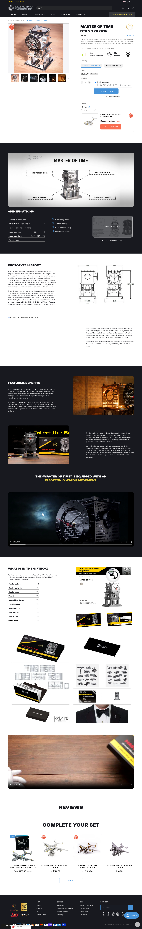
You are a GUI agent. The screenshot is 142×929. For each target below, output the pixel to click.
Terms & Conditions (86, 905)
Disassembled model (91, 65)
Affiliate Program (62, 911)
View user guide (113, 226)
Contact (39, 908)
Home (10, 20)
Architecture (19, 20)
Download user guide (113, 241)
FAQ (37, 911)
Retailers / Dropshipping (65, 908)
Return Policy (84, 911)
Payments (83, 914)
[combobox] (74, 8)
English (18, 927)
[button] (127, 1)
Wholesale (60, 905)
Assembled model (113, 66)
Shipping (60, 914)
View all (71, 881)
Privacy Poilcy (85, 908)
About (38, 905)
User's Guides (41, 914)
